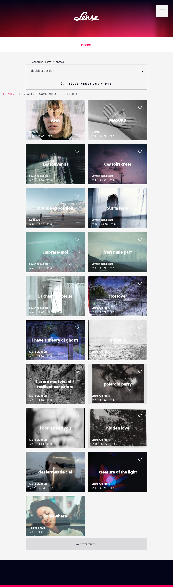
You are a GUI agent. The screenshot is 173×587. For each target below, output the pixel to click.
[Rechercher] (141, 70)
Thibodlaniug (37, 527)
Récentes (8, 94)
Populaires (26, 94)
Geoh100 (34, 219)
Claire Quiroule (101, 307)
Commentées (48, 94)
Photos (86, 44)
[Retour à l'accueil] (86, 16)
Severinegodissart (39, 175)
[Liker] (77, 107)
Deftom (33, 131)
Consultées (70, 94)
